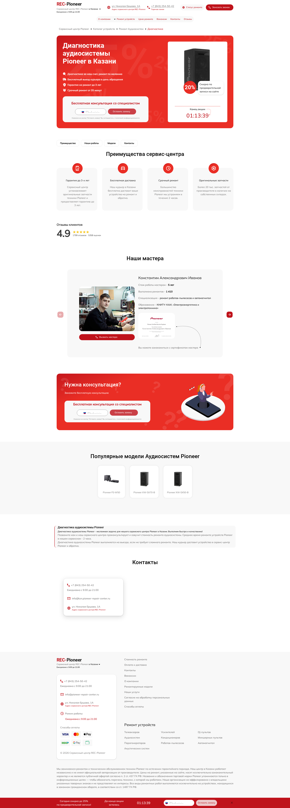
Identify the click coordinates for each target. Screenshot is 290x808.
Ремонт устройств (126, 19)
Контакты (175, 19)
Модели (112, 143)
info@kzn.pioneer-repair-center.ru (91, 598)
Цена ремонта (145, 19)
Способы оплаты (134, 706)
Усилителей (168, 732)
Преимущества (68, 143)
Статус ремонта (194, 7)
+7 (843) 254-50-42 (162, 6)
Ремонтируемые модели (138, 686)
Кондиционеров (170, 737)
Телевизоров (131, 732)
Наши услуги (132, 692)
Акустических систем (136, 748)
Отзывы (188, 19)
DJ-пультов (204, 732)
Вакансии (162, 19)
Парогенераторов (134, 742)
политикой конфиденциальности (127, 118)
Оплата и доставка (135, 664)
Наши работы (91, 143)
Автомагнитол (206, 742)
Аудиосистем (132, 737)
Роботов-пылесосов (172, 742)
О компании (104, 19)
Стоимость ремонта (135, 659)
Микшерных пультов (210, 737)
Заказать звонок (221, 7)
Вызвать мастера (108, 337)
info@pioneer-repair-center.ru (82, 694)
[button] (230, 315)
